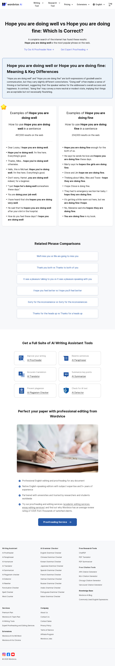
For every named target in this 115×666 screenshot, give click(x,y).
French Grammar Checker (51, 575)
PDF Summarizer (85, 562)
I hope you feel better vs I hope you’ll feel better (57, 290)
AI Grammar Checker (49, 548)
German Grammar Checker (51, 579)
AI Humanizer (7, 562)
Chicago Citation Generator (90, 581)
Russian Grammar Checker (51, 583)
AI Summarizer (79, 376)
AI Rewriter (6, 583)
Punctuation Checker (10, 588)
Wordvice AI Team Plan (11, 617)
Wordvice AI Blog (85, 595)
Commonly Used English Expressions (93, 600)
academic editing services (76, 504)
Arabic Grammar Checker (50, 588)
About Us (44, 613)
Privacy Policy (46, 626)
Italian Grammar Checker (50, 596)
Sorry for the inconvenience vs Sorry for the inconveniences (57, 302)
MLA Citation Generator (88, 576)
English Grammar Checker (51, 553)
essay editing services (33, 507)
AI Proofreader (34, 360)
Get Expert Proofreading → (74, 49)
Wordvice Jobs (46, 639)
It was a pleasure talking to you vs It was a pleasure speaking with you (57, 279)
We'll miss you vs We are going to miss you (57, 256)
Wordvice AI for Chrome (11, 640)
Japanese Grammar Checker (52, 566)
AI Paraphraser (79, 360)
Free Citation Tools (87, 567)
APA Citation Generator (88, 572)
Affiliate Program (47, 634)
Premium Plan (7, 613)
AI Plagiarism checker (10, 575)
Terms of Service (47, 630)
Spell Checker (7, 592)
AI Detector (78, 392)
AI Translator (33, 376)
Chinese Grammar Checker (51, 557)
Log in (110, 4)
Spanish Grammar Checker (51, 570)
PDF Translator (84, 557)
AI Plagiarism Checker (38, 392)
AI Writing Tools (8, 621)
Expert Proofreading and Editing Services (18, 626)
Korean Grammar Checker (51, 562)
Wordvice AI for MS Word (11, 636)
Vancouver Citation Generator (90, 585)
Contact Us (45, 617)
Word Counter (7, 596)
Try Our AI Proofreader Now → (39, 49)
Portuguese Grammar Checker (52, 592)
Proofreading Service (55, 522)
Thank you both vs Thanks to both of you (57, 267)
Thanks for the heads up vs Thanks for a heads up (57, 313)
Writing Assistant (9, 548)
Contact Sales (46, 621)
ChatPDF (82, 553)
